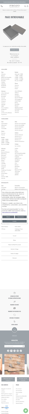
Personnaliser (21, 216)
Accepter (15, 221)
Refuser (8, 216)
